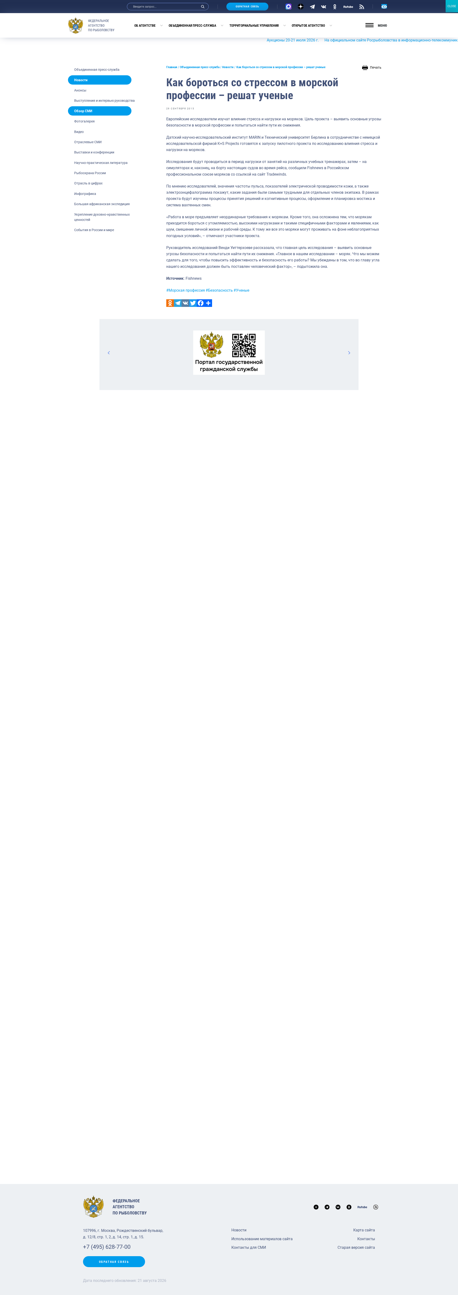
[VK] (323, 6)
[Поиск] (203, 6)
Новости (81, 80)
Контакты (366, 1239)
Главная (171, 67)
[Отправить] (208, 303)
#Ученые (241, 290)
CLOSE (452, 6)
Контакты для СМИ (248, 1247)
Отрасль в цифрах (88, 183)
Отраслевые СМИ (88, 142)
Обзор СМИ (83, 111)
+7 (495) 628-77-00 (106, 1247)
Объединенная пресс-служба (192, 25)
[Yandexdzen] (301, 7)
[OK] (334, 6)
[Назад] (109, 352)
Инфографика (85, 194)
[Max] (288, 7)
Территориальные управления (254, 25)
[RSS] (361, 6)
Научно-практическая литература (101, 163)
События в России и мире (94, 230)
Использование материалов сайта (262, 1239)
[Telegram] (312, 6)
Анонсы (80, 90)
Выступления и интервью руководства (104, 100)
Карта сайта (364, 1230)
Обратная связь (247, 6)
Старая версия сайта (356, 1247)
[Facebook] (200, 303)
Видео (79, 132)
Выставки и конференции (94, 152)
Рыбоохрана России (90, 173)
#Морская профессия (185, 290)
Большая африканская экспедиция (102, 204)
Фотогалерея (84, 121)
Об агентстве (145, 25)
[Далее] (349, 352)
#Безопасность (219, 290)
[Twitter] (193, 303)
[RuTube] (348, 6)
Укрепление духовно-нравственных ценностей (102, 217)
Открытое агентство (308, 25)
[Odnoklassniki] (170, 303)
